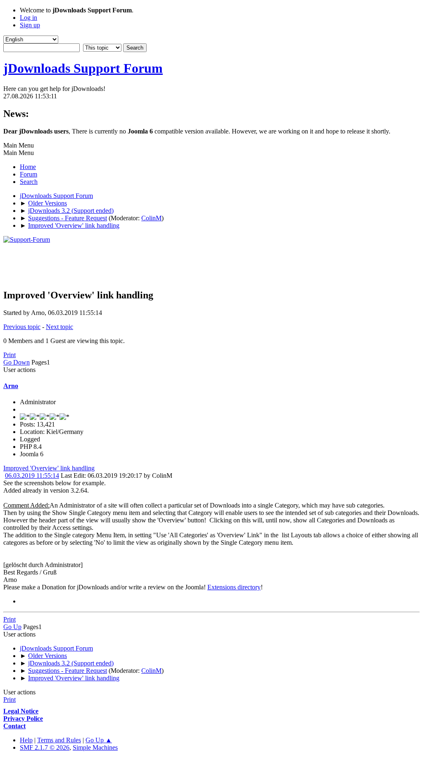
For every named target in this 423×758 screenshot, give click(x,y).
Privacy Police (23, 718)
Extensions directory (234, 587)
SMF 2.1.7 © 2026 (44, 747)
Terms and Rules (59, 740)
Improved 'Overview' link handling (49, 468)
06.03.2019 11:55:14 (32, 475)
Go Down (16, 362)
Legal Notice (20, 711)
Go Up (12, 626)
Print (9, 354)
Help (26, 740)
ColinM (151, 218)
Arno (10, 385)
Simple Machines (95, 747)
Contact (14, 725)
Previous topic (21, 326)
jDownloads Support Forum (83, 68)
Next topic (59, 326)
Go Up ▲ (99, 740)
